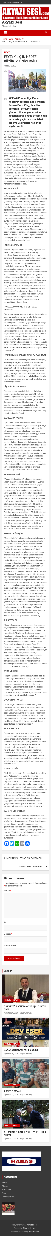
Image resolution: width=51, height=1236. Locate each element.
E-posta (8, 934)
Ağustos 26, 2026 (11, 1013)
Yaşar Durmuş (26, 1013)
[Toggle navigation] (5, 33)
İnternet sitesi (10, 945)
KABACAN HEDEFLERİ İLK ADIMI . (21, 1050)
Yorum (7, 890)
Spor (4, 1193)
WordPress (34, 1231)
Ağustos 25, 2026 (11, 1054)
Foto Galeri (6, 1189)
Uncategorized (8, 1197)
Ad (6, 922)
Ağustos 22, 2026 (11, 1138)
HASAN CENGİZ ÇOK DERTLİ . (31, 866)
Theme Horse (29, 1228)
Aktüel (8, 1000)
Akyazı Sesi (12, 22)
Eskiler (8, 970)
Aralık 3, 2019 (9, 66)
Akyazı (7, 52)
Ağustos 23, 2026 (11, 1095)
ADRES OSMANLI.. (14, 1091)
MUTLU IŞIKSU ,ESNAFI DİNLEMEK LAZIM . (25, 858)
